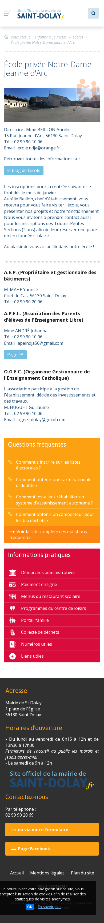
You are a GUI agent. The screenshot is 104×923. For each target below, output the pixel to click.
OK (29, 906)
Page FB (15, 354)
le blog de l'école (23, 170)
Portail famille (35, 620)
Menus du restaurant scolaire (50, 596)
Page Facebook (34, 849)
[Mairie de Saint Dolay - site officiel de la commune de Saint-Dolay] (41, 14)
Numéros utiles (36, 644)
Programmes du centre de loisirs (53, 608)
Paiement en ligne (39, 584)
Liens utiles (32, 656)
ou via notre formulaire (43, 830)
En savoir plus (49, 906)
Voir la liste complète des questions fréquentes (48, 534)
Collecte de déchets (40, 632)
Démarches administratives (48, 572)
